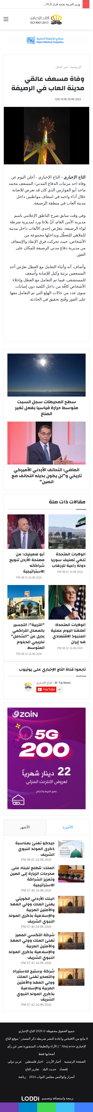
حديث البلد (49, 1069)
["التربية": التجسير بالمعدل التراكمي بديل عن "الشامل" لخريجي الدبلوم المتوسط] (26, 602)
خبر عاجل (62, 67)
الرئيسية (76, 67)
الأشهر (25, 827)
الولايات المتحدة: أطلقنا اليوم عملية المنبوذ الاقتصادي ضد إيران (68, 633)
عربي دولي (15, 1061)
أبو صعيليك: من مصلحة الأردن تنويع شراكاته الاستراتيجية (27, 562)
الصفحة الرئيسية (75, 1061)
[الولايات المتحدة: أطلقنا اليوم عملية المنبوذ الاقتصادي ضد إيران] (67, 602)
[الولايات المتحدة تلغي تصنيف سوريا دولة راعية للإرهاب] (67, 531)
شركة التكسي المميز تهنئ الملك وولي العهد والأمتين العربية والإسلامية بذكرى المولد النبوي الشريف (32, 946)
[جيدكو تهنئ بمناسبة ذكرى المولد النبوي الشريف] (71, 849)
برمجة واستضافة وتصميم (57, 1098)
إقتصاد (63, 1069)
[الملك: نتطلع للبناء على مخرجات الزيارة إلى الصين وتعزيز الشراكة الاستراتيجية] (71, 873)
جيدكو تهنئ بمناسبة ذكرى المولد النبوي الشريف (35, 848)
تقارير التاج (32, 1069)
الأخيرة (68, 827)
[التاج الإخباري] (46, 19)
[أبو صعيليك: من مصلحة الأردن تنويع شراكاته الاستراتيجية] (26, 531)
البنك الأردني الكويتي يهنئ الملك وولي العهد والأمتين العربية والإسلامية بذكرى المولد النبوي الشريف (32, 910)
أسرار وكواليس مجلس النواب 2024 (52, 1077)
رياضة (22, 1077)
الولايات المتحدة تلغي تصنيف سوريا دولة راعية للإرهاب (68, 559)
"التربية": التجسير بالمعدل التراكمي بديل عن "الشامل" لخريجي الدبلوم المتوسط (28, 636)
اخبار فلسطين (34, 1061)
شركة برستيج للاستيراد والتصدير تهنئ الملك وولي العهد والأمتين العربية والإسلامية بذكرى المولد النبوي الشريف (34, 985)
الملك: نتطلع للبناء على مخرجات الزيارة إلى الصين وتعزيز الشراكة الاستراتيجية (32, 876)
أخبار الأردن (53, 1061)
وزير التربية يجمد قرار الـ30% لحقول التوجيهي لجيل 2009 (43, 4)
